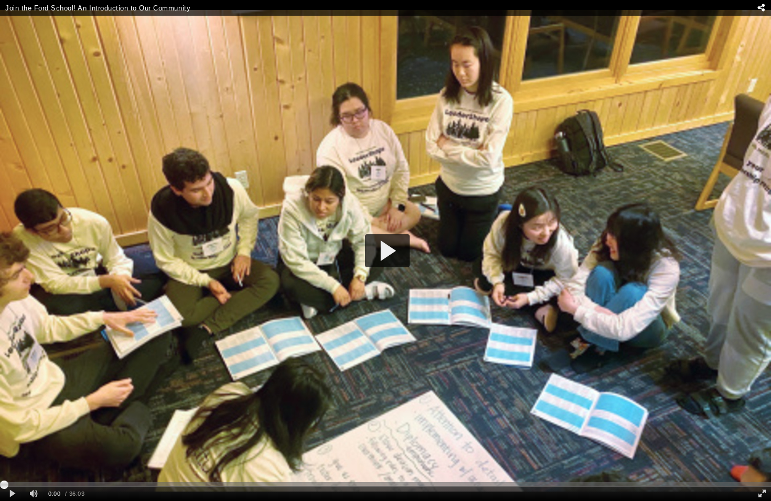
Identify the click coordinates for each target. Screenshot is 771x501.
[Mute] (33, 494)
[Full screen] (762, 494)
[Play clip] (12, 494)
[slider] (385, 484)
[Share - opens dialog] (760, 8)
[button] (387, 250)
